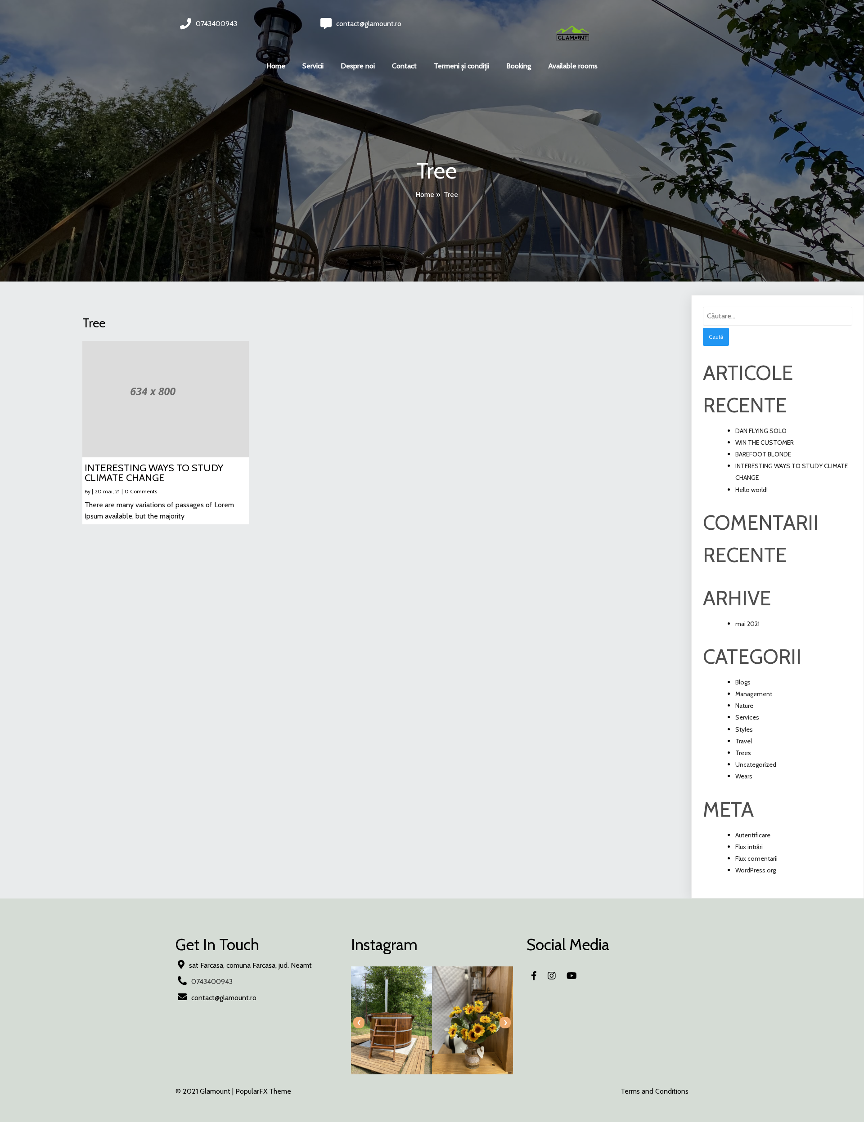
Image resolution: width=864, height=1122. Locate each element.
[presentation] (358, 1022)
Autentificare (752, 835)
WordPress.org (755, 870)
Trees (743, 753)
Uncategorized (755, 764)
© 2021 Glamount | (205, 1091)
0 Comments (141, 491)
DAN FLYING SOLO (761, 431)
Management (753, 694)
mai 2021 (747, 624)
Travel (743, 741)
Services (747, 717)
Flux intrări (749, 847)
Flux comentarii (756, 858)
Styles (744, 729)
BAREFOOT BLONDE (763, 454)
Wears (743, 776)
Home (424, 194)
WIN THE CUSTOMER (764, 442)
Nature (744, 706)
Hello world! (751, 490)
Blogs (743, 682)
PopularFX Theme (263, 1091)
